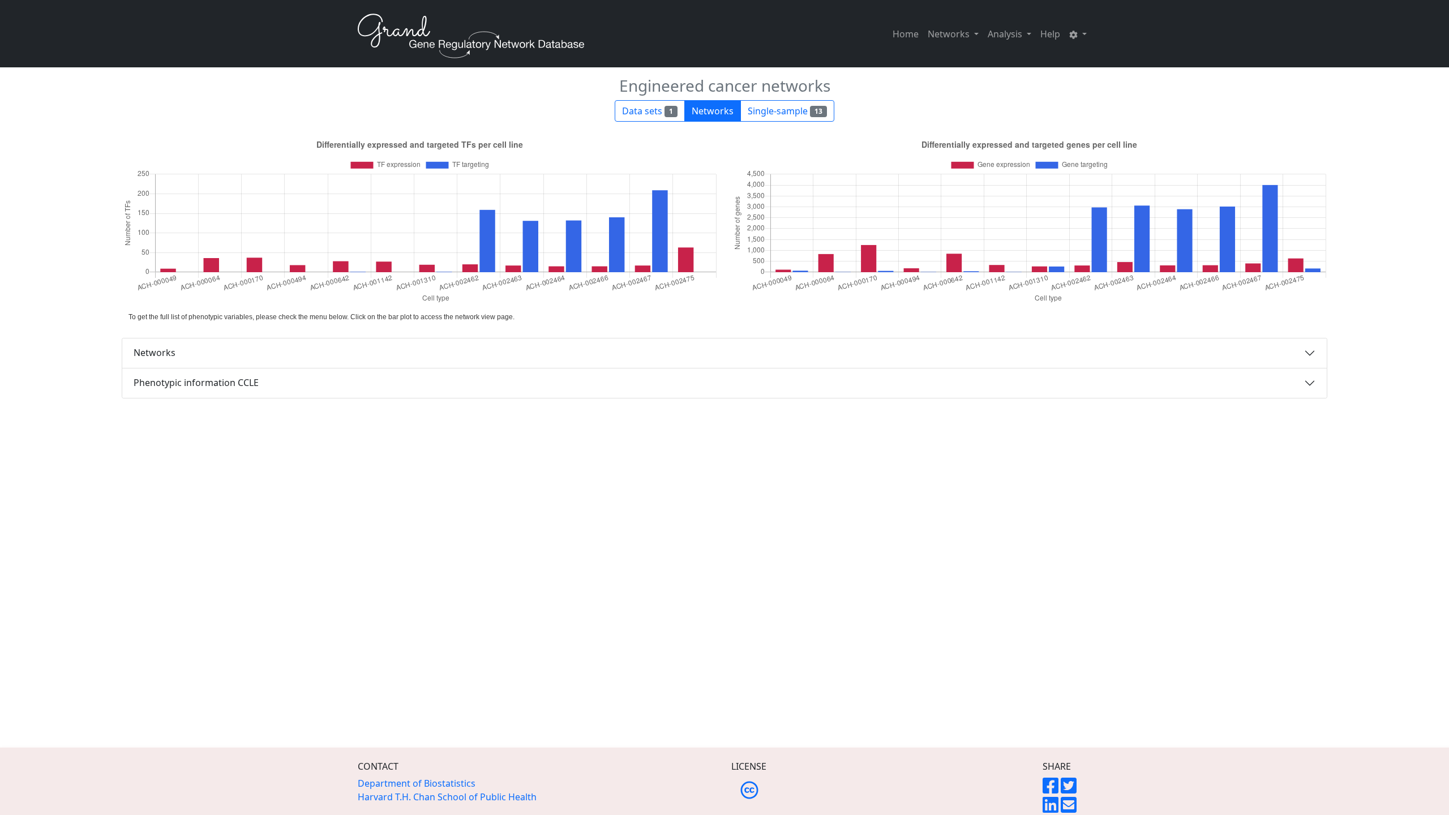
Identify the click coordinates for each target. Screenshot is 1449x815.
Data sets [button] (647, 111)
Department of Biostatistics (416, 783)
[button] (1078, 34)
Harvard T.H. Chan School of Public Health (447, 797)
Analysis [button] (1006, 34)
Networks (154, 352)
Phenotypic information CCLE (196, 382)
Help (1050, 34)
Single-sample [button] (785, 111)
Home (906, 34)
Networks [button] (950, 34)
